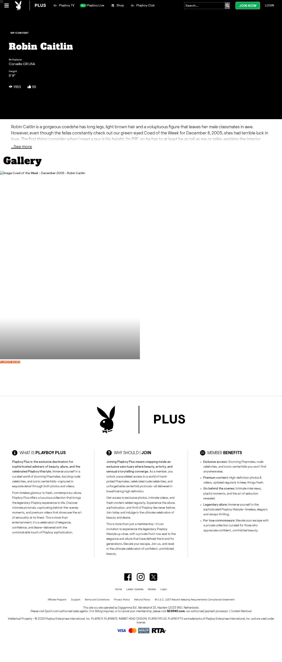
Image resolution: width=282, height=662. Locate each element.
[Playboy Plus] (30, 5)
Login (269, 5)
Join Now (247, 5)
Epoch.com (52, 611)
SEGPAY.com (176, 611)
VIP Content (19, 33)
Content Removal (241, 611)
